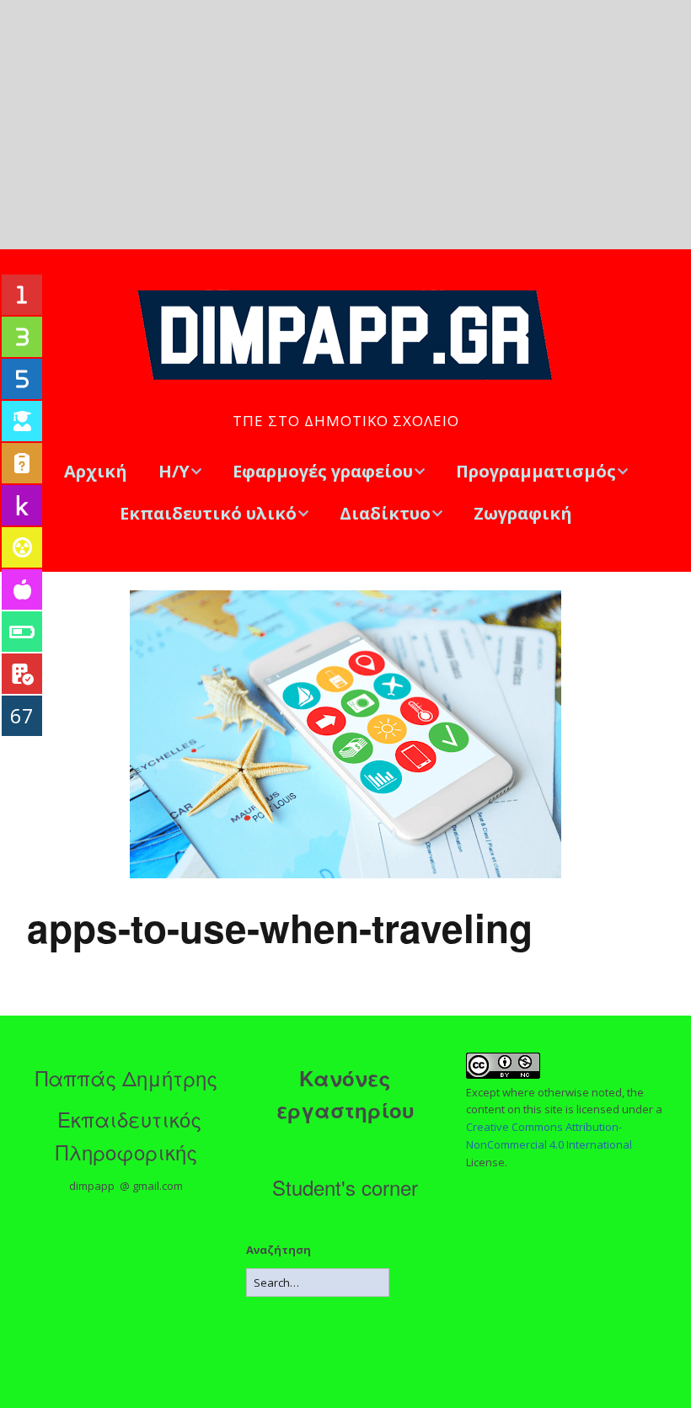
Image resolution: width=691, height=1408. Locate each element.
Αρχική (95, 471)
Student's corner (345, 1187)
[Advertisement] (345, 125)
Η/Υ (174, 471)
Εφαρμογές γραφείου (323, 471)
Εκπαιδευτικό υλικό (208, 513)
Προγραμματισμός (536, 471)
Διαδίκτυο (385, 513)
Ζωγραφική (523, 513)
